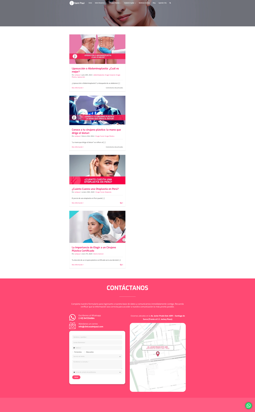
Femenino (78, 352)
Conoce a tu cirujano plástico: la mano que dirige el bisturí (96, 131)
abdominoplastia (98, 75)
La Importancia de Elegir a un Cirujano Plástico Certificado (94, 249)
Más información (77, 88)
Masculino (89, 352)
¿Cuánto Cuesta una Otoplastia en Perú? (95, 189)
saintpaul (77, 75)
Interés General (98, 254)
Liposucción (81, 77)
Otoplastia (108, 192)
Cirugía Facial (99, 136)
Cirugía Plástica (109, 136)
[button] (170, 3)
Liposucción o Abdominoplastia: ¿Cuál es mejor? (95, 70)
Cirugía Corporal (110, 75)
